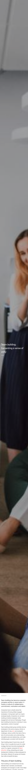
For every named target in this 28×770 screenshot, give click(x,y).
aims (13, 731)
